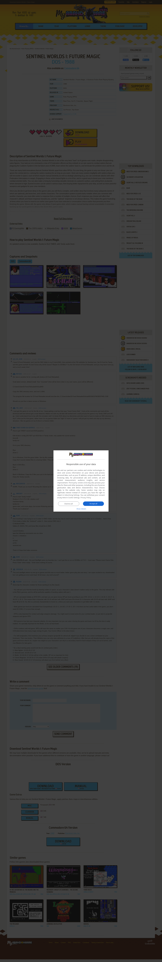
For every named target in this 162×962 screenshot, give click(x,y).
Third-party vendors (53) (78, 483)
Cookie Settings (74, 497)
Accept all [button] (93, 503)
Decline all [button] (68, 504)
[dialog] (81, 481)
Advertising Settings (72, 495)
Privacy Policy (86, 497)
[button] (81, 509)
